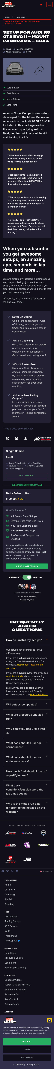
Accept (27, 1041)
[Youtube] (3, 871)
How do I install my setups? (24, 640)
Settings (27, 1057)
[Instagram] (12, 871)
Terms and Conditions (27, 596)
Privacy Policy (33, 1064)
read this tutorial (15, 676)
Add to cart (27, 475)
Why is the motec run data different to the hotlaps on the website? (25, 807)
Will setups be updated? (22, 704)
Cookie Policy (19, 1064)
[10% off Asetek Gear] (9, 364)
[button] (49, 1020)
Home (7, 17)
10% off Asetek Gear (24, 364)
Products (20, 17)
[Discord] (17, 871)
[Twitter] (7, 871)
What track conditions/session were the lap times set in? (24, 789)
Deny (27, 1049)
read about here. (39, 694)
